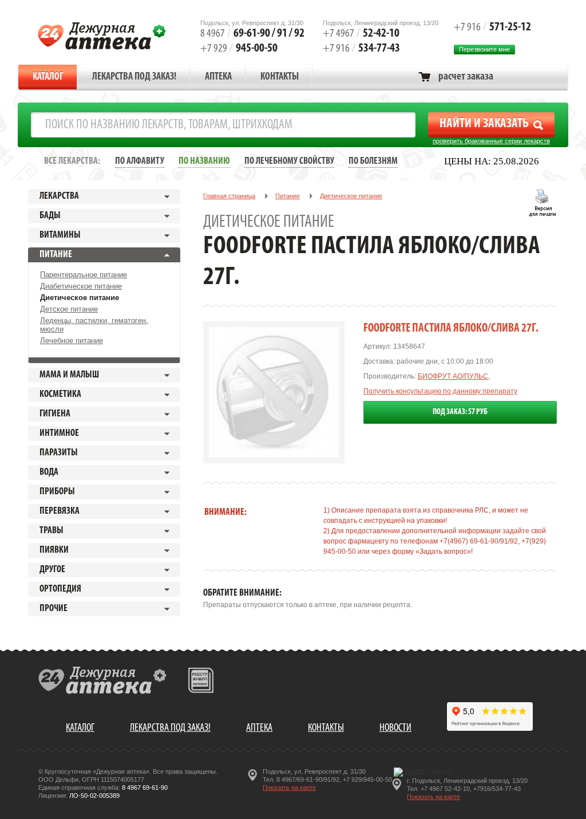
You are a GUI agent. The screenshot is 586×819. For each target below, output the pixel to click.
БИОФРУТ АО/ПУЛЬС (453, 376)
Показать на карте (289, 787)
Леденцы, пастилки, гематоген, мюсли (94, 324)
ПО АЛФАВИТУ (139, 161)
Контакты (279, 77)
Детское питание (69, 309)
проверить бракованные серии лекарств (491, 140)
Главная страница (229, 195)
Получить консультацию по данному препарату (440, 391)
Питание (287, 195)
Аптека (218, 77)
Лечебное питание (71, 340)
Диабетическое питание (81, 286)
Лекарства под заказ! (134, 77)
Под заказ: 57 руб (460, 412)
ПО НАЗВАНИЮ (204, 161)
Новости (395, 728)
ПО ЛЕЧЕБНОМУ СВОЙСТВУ (289, 161)
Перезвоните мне (484, 49)
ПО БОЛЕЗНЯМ (373, 161)
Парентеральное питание (83, 274)
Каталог (48, 77)
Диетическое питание (79, 297)
